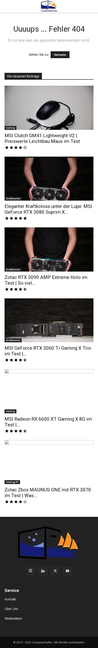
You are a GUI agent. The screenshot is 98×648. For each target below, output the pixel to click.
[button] (7, 6)
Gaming (10, 127)
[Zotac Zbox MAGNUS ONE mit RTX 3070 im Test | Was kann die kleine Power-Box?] (49, 462)
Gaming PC (12, 482)
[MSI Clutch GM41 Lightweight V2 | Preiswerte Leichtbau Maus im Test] (49, 108)
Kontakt (10, 599)
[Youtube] (67, 571)
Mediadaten (13, 618)
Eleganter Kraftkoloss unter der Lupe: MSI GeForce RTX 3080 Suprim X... (48, 209)
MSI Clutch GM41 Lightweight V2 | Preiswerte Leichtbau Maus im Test (42, 138)
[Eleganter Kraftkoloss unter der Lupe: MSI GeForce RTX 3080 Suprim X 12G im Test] (49, 179)
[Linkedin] (42, 571)
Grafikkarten (13, 198)
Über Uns (11, 609)
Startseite (60, 54)
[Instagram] (30, 570)
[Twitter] (55, 571)
